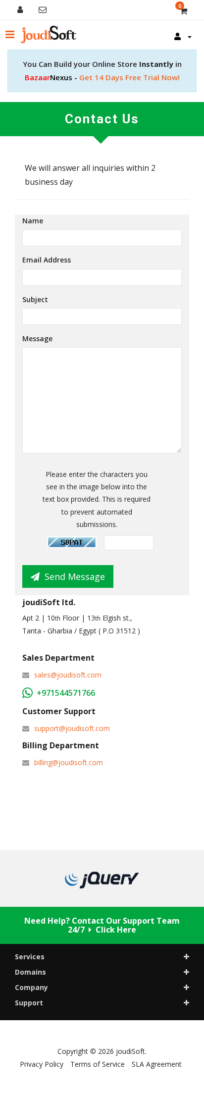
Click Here (116, 929)
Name (32, 220)
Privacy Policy (41, 1064)
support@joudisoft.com (72, 728)
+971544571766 (66, 692)
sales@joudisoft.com (68, 674)
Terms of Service (97, 1064)
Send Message (75, 576)
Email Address (46, 259)
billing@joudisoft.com (68, 762)
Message (37, 338)
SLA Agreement (157, 1064)
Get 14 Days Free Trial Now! (102, 77)
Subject (35, 299)
